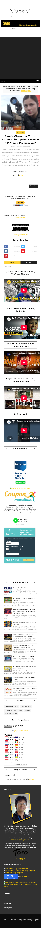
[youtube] (22, 859)
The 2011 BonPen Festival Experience (23, 656)
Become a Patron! (20, 217)
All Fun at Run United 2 (19, 588)
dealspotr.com (20, 524)
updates (21, 132)
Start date (8, 551)
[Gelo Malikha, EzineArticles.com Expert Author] (20, 882)
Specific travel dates (14, 548)
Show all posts (26, 91)
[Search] (28, 28)
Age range (8, 541)
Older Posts (33, 186)
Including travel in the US (15, 546)
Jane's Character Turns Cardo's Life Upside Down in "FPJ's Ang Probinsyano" (20, 139)
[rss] (19, 859)
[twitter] (16, 859)
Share (21, 175)
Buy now (28, 560)
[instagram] (20, 859)
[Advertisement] (20, 57)
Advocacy (27, 710)
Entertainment (9, 706)
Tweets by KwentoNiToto (20, 235)
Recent (12, 262)
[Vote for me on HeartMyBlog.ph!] (20, 488)
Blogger (31, 779)
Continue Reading (19, 171)
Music (16, 706)
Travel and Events (26, 706)
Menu (3, 81)
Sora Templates (15, 920)
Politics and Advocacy (11, 713)
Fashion (20, 710)
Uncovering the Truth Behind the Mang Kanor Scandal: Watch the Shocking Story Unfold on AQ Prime (24, 611)
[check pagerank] (20, 730)
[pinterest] (24, 859)
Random (28, 262)
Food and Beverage (10, 710)
